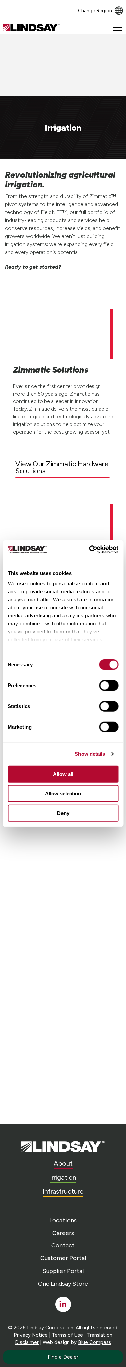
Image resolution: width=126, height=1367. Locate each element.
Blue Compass (94, 1342)
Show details (90, 754)
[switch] (108, 685)
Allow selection (63, 793)
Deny (63, 813)
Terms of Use (67, 1335)
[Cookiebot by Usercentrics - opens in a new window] (89, 549)
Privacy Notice (31, 1335)
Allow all (63, 774)
